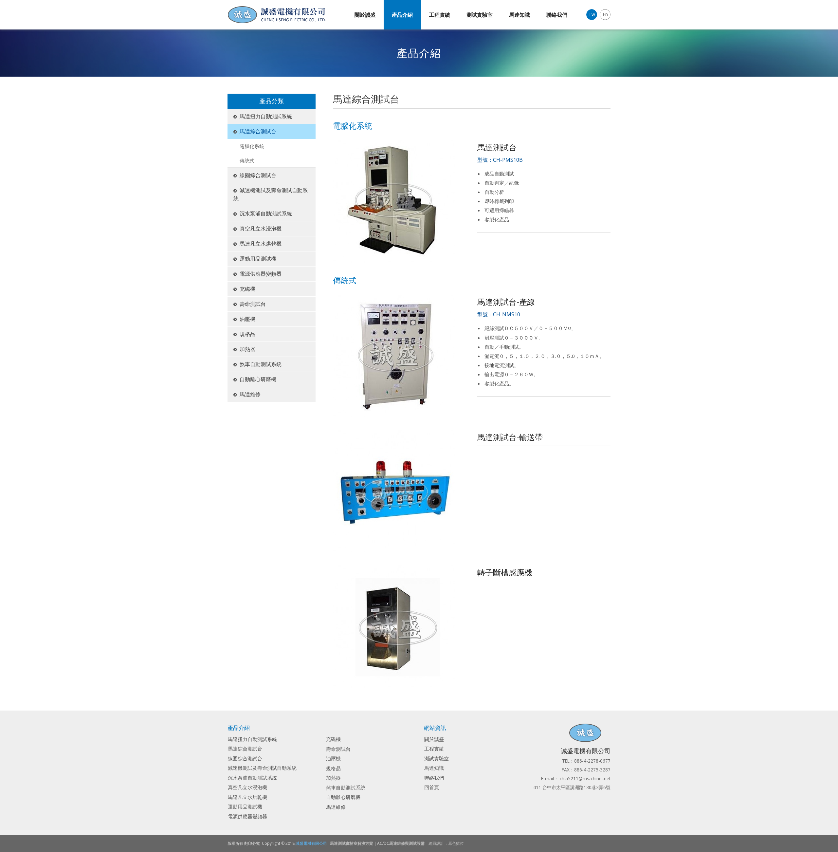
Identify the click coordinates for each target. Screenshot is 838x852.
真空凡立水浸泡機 (261, 228)
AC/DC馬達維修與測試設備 (401, 843)
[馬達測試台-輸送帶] (394, 491)
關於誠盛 (365, 14)
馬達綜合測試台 (258, 131)
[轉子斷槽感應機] (394, 626)
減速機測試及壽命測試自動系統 (270, 194)
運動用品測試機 (258, 258)
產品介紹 (402, 14)
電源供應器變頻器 (261, 273)
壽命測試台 (253, 303)
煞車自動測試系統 (261, 364)
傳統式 (247, 160)
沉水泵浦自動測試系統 (266, 213)
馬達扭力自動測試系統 (266, 116)
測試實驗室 (479, 14)
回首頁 (431, 787)
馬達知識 (519, 14)
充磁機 (247, 288)
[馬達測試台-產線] (394, 355)
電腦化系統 (252, 146)
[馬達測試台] (394, 200)
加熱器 (247, 349)
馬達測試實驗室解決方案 (351, 843)
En (605, 14)
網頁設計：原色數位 (446, 843)
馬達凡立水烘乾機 (261, 243)
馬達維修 (250, 394)
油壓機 (247, 319)
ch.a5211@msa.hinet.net (585, 778)
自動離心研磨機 (258, 379)
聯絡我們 (556, 14)
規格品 (247, 334)
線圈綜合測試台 (258, 175)
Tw (592, 14)
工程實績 (439, 14)
